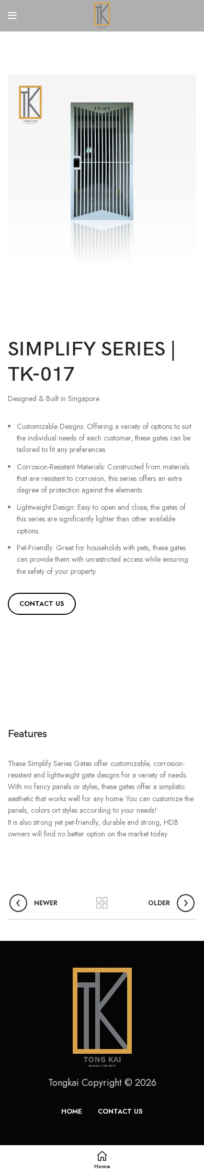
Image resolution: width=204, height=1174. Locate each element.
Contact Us (41, 604)
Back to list (102, 903)
